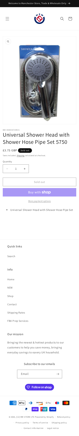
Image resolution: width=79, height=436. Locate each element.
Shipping (20, 155)
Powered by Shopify (44, 417)
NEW (10, 287)
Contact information (34, 428)
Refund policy (63, 417)
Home (10, 279)
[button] (7, 19)
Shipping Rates (16, 312)
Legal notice (53, 428)
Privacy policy (22, 422)
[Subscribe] (58, 374)
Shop (10, 296)
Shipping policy (59, 422)
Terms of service (40, 422)
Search (11, 256)
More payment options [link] (39, 201)
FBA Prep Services (17, 321)
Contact (12, 304)
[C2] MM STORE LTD (25, 417)
